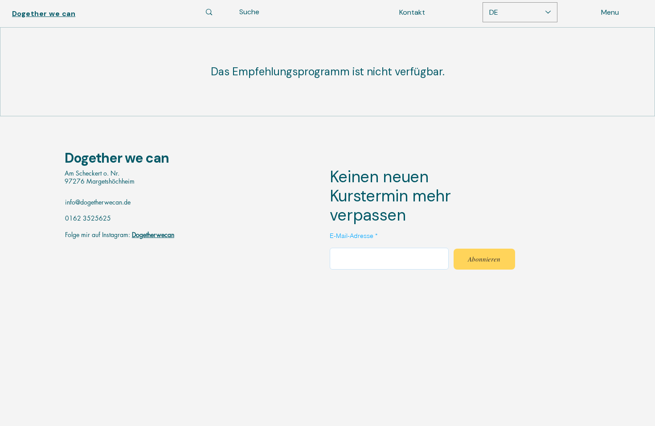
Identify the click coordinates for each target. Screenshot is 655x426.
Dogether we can (117, 158)
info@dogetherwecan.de (98, 202)
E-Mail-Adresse (351, 236)
